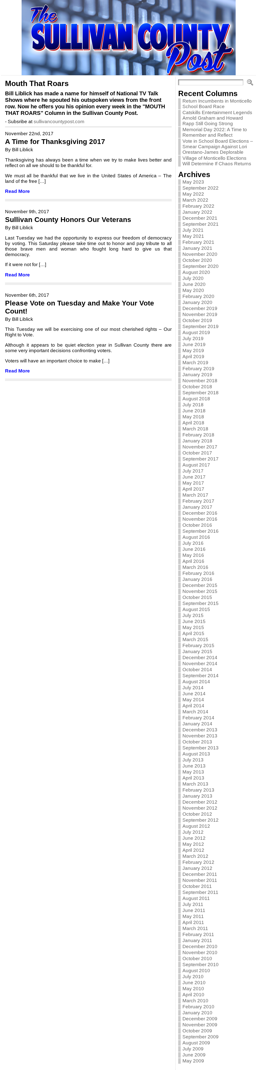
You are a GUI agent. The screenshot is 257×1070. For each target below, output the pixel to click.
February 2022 (198, 206)
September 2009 (200, 1036)
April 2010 (193, 994)
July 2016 (193, 543)
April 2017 (193, 489)
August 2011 (196, 898)
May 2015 (193, 627)
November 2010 (199, 952)
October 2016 (197, 525)
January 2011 (197, 940)
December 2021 (199, 218)
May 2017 (193, 483)
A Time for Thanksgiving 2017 (55, 141)
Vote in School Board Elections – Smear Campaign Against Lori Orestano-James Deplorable (217, 146)
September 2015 (200, 603)
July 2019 (193, 338)
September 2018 (200, 392)
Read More (17, 191)
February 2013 (198, 790)
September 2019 (200, 326)
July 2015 (193, 615)
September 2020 (200, 266)
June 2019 (194, 344)
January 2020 (197, 302)
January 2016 (197, 579)
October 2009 (197, 1030)
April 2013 (193, 778)
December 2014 (199, 657)
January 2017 (197, 507)
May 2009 (193, 1060)
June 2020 (194, 284)
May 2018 (193, 416)
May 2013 (193, 772)
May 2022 (193, 194)
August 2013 (196, 753)
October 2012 (197, 814)
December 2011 (199, 874)
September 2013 (200, 747)
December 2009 (199, 1018)
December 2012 (199, 802)
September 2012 (200, 820)
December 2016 (199, 513)
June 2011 (193, 910)
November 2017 (199, 446)
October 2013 (197, 741)
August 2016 (196, 537)
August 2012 (196, 826)
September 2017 (200, 459)
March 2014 (195, 711)
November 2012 (199, 808)
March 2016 (195, 567)
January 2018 (197, 440)
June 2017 (194, 477)
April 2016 (193, 561)
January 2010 (197, 1012)
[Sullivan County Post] (128, 37)
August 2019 (196, 332)
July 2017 (193, 471)
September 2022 (200, 188)
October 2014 (197, 669)
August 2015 (196, 609)
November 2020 (199, 254)
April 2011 (193, 922)
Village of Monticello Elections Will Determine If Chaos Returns (216, 161)
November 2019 (199, 314)
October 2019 (197, 320)
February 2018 (198, 434)
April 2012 (193, 850)
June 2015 (194, 621)
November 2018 (199, 380)
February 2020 (198, 296)
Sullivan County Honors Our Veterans (68, 219)
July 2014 (193, 687)
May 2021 (193, 236)
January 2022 (197, 212)
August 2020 (196, 272)
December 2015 (199, 585)
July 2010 (193, 976)
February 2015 (198, 645)
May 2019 (193, 350)
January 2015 (197, 651)
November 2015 (199, 591)
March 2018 (195, 428)
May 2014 (193, 699)
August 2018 (196, 398)
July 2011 (192, 904)
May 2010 (193, 988)
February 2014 (198, 717)
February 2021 (198, 242)
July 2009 (193, 1048)
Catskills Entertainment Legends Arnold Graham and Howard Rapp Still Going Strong (217, 118)
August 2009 (196, 1042)
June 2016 (194, 549)
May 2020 (193, 290)
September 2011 (200, 892)
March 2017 (195, 495)
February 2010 (198, 1006)
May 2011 (193, 916)
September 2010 (200, 964)
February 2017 (198, 501)
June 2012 (194, 838)
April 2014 (193, 705)
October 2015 (197, 597)
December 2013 (199, 729)
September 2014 (200, 675)
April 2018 (193, 422)
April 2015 (193, 633)
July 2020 (193, 278)
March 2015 (195, 639)
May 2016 (193, 555)
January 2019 (197, 374)
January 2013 (197, 796)
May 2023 (193, 182)
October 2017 (197, 452)
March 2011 (195, 928)
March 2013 (195, 784)
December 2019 (199, 308)
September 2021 (200, 224)
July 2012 (193, 832)
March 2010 (195, 1000)
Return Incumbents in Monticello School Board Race (217, 103)
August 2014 (196, 681)
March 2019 (195, 362)
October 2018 (197, 386)
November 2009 (199, 1024)
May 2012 (193, 844)
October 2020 (197, 260)
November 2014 (199, 663)
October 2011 (197, 886)
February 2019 (198, 368)
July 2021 (193, 230)
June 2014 (194, 693)
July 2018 (193, 404)
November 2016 (199, 519)
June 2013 (194, 766)
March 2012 (195, 856)
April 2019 (193, 356)
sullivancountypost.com (59, 121)
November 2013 (199, 735)
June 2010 (194, 982)
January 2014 (197, 723)
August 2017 (196, 465)
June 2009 (194, 1054)
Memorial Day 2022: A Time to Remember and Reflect (214, 132)
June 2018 (194, 410)
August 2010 (196, 970)
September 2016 (200, 531)
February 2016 (198, 573)
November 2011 (199, 880)
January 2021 (197, 248)
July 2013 (193, 759)
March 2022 (195, 200)
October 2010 (197, 958)
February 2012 (198, 862)
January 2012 (197, 868)
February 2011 (198, 934)
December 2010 (199, 946)
